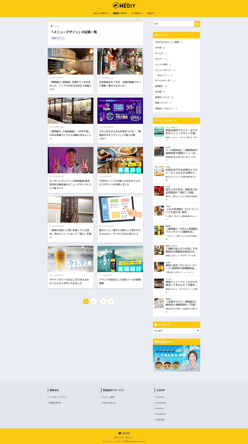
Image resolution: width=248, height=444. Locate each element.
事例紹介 (161, 86)
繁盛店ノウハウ (120, 13)
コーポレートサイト (58, 397)
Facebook (161, 414)
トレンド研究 (163, 64)
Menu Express (109, 402)
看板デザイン (58, 38)
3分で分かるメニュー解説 (168, 42)
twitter (160, 408)
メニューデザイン (101, 13)
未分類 (160, 91)
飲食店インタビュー (166, 108)
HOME (125, 433)
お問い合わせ (55, 402)
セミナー (151, 13)
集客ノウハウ (162, 102)
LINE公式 (160, 419)
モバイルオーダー (165, 80)
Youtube (160, 397)
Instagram (161, 402)
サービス (160, 53)
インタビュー (137, 13)
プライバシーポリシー (123, 437)
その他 (160, 47)
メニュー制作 (108, 397)
